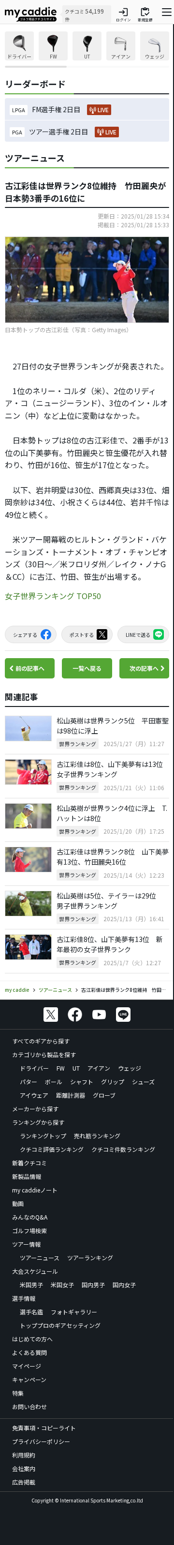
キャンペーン (29, 1379)
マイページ (26, 1366)
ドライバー (34, 1068)
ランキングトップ (43, 1136)
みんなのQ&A (29, 1217)
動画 (18, 1203)
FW (61, 1068)
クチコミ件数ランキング (123, 1149)
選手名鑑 (31, 1312)
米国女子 (62, 1284)
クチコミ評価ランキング (52, 1149)
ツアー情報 (26, 1244)
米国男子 (31, 1284)
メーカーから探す (35, 1108)
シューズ (143, 1081)
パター (28, 1081)
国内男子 (93, 1284)
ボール (53, 1081)
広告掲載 (23, 1482)
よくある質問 (29, 1352)
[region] (87, 49)
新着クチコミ (29, 1163)
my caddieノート (35, 1190)
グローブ (104, 1095)
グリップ (112, 1081)
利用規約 (23, 1455)
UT (76, 1068)
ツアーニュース (39, 1257)
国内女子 (124, 1284)
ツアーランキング (90, 1257)
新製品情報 (26, 1176)
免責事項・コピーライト (44, 1428)
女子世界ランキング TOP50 (53, 596)
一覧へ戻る (87, 668)
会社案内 (23, 1468)
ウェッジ (129, 1068)
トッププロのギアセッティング (60, 1325)
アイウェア (34, 1095)
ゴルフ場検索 (29, 1230)
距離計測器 (70, 1095)
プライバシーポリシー (41, 1441)
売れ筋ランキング (97, 1136)
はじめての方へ (32, 1339)
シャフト (81, 1081)
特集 (18, 1393)
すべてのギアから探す (41, 1041)
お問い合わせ (29, 1406)
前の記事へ (29, 668)
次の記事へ (144, 668)
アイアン (98, 1068)
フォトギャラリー (74, 1312)
